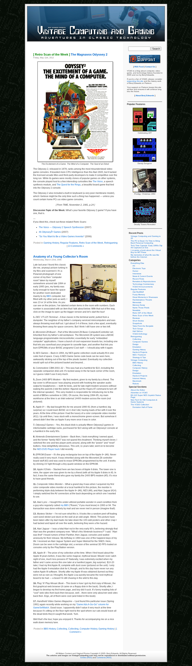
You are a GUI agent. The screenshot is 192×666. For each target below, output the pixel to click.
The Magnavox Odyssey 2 (70, 54)
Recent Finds (138, 279)
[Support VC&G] (145, 63)
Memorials (137, 302)
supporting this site (135, 81)
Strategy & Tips (139, 357)
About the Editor (138, 390)
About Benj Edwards (145, 95)
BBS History (50, 628)
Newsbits (136, 310)
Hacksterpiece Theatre (142, 300)
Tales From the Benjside (143, 326)
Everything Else (137, 263)
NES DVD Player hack (48, 449)
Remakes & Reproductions (144, 281)
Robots (136, 384)
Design (136, 344)
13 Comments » (76, 246)
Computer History (88, 628)
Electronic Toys (139, 268)
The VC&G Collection (140, 405)
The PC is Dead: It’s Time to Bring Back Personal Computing (145, 242)
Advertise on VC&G (139, 393)
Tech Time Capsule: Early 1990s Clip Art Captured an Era (146, 247)
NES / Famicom (139, 355)
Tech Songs (138, 329)
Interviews (137, 274)
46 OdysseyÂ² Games (50, 232)
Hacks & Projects (140, 352)
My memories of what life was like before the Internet (145, 256)
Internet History (139, 378)
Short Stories (138, 321)
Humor (135, 271)
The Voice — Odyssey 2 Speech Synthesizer (61, 227)
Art (134, 266)
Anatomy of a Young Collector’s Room (60, 256)
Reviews (136, 318)
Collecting (62, 628)
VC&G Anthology (140, 334)
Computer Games (140, 342)
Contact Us (150, 67)
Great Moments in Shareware (145, 297)
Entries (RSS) (86, 657)
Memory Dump (139, 305)
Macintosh (137, 381)
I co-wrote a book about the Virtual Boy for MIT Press (146, 251)
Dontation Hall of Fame (142, 407)
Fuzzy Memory (139, 295)
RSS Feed (138, 67)
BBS (48, 296)
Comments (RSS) (104, 657)
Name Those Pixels (141, 308)
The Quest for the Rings (69, 184)
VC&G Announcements (143, 287)
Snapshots (137, 323)
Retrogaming (111, 243)
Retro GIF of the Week (142, 313)
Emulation (137, 347)
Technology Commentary (143, 284)
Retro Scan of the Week (91, 243)
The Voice (98, 181)
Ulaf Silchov (138, 331)
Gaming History (51, 243)
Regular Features (69, 243)
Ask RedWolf (138, 292)
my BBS (65, 505)
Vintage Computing (139, 360)
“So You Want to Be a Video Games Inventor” (61, 236)
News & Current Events (143, 276)
